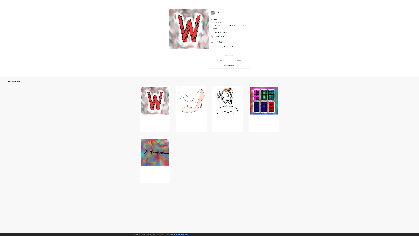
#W (221, 26)
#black (230, 26)
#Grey (225, 26)
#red (218, 26)
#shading (237, 26)
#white (243, 26)
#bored (213, 26)
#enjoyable (214, 28)
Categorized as (219, 32)
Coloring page (219, 36)
